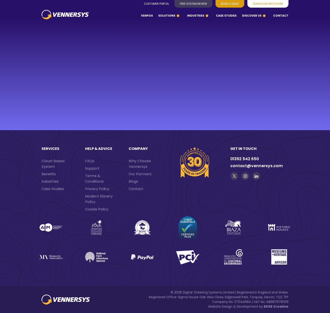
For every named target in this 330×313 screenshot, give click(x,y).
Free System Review (193, 4)
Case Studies (226, 16)
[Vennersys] (65, 18)
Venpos (147, 16)
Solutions (166, 16)
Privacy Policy (97, 188)
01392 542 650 (244, 159)
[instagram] (245, 176)
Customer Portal (156, 4)
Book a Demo (230, 4)
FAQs (89, 161)
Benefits (49, 174)
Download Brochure (268, 4)
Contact (280, 16)
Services (50, 148)
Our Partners (140, 174)
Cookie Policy (96, 209)
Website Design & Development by (248, 306)
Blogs (133, 181)
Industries (195, 16)
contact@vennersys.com (256, 166)
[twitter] (234, 176)
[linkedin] (256, 176)
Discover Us (252, 16)
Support (92, 168)
